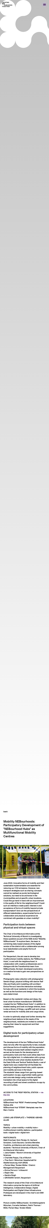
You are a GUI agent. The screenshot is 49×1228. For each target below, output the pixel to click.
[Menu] (44, 4)
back (5, 811)
